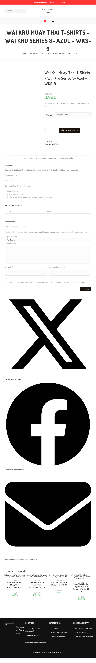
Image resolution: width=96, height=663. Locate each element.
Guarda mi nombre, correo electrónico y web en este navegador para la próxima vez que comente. (46, 282)
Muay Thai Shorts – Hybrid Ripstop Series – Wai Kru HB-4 (81, 588)
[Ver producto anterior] (85, 68)
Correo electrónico (57, 267)
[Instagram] (89, 11)
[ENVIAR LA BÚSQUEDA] (23, 11)
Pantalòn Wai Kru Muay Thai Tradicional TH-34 (37, 585)
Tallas (49, 115)
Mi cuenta (61, 2)
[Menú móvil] (53, 20)
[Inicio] (19, 54)
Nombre (9, 267)
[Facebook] (86, 11)
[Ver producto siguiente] (89, 68)
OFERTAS (57, 144)
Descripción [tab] (27, 158)
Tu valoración (11, 243)
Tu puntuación (11, 237)
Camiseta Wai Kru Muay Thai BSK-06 (59, 583)
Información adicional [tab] (46, 158)
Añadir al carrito (69, 130)
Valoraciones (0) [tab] (66, 158)
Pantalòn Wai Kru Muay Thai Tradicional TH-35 (14, 585)
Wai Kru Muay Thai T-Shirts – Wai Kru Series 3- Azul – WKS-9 (53, 54)
